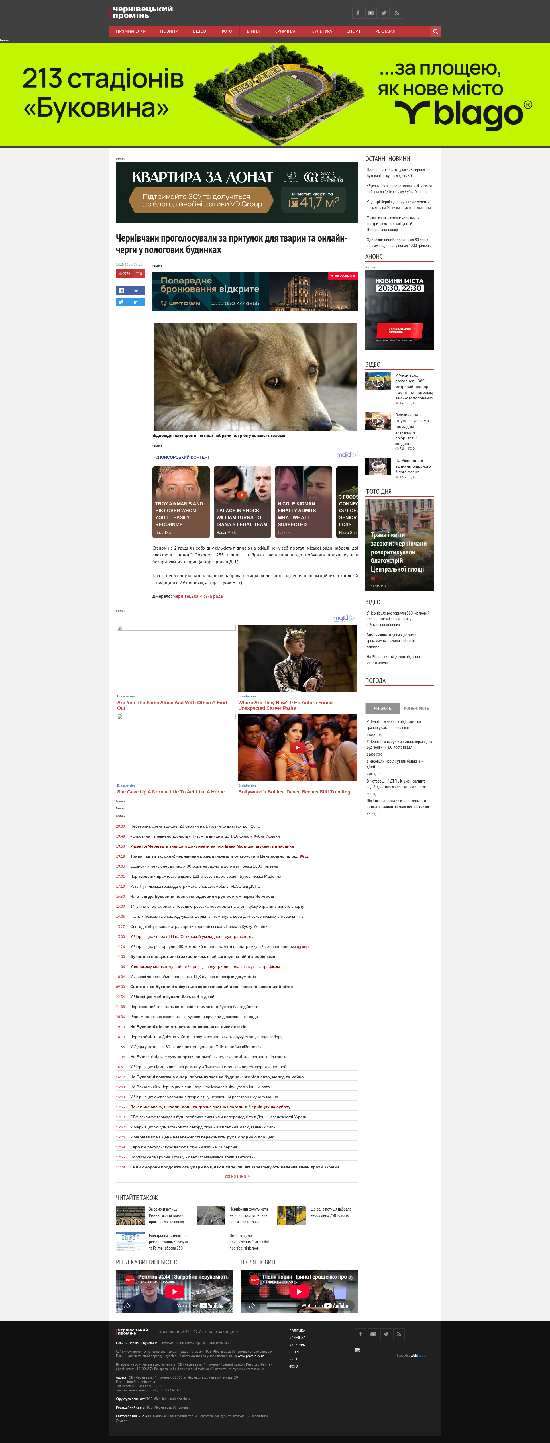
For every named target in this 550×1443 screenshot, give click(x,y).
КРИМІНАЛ (297, 1338)
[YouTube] (371, 13)
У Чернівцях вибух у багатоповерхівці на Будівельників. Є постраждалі (399, 744)
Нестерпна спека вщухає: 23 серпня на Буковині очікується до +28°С (398, 172)
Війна (253, 31)
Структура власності (131, 1399)
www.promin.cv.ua (251, 1356)
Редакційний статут (131, 1408)
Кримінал (285, 31)
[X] (384, 13)
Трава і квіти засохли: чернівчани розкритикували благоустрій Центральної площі (393, 223)
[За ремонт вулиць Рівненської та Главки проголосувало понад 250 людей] (130, 1215)
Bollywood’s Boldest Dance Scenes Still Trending (294, 792)
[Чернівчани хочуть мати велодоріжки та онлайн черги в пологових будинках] (211, 1215)
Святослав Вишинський (133, 1416)
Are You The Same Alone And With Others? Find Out (172, 705)
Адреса (121, 1378)
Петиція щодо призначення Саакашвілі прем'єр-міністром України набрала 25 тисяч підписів (249, 1247)
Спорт (354, 31)
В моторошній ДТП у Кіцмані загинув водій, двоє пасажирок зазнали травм (396, 783)
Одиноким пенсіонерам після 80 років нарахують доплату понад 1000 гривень (399, 242)
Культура (321, 31)
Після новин (258, 1262)
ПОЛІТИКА (297, 1331)
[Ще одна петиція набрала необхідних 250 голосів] (291, 1215)
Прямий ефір (131, 31)
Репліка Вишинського (147, 1262)
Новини (169, 31)
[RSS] (396, 13)
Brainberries (126, 696)
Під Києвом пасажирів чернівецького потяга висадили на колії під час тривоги (399, 803)
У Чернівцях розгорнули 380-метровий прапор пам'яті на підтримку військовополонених (398, 618)
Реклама (385, 31)
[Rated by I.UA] (367, 1354)
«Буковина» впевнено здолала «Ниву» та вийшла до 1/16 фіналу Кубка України (399, 188)
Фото (226, 31)
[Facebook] (358, 13)
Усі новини (235, 1176)
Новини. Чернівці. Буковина (136, 1343)
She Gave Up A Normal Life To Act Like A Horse (171, 792)
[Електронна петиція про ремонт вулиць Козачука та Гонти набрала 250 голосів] (130, 1241)
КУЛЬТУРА (297, 1345)
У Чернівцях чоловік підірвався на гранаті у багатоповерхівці (394, 724)
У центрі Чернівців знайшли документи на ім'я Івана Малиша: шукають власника (399, 204)
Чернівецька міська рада (198, 596)
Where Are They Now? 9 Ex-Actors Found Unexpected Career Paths (285, 705)
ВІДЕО (293, 1360)
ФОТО (293, 1367)
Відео (199, 31)
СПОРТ (294, 1352)
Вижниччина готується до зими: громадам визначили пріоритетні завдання (393, 640)
